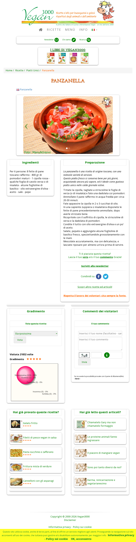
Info (83, 29)
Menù (70, 29)
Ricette (54, 29)
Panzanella (25, 89)
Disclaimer (70, 520)
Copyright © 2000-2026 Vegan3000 (70, 516)
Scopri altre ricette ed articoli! (95, 286)
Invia (84, 362)
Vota (20, 339)
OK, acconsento (81, 539)
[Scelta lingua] (94, 29)
